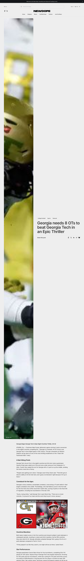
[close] (83, 1)
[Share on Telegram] (76, 237)
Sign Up (76, 6)
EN (79, 6)
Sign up (5, 6)
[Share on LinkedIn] (74, 237)
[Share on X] (71, 237)
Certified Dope (42, 14)
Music (35, 14)
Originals (29, 14)
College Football (41, 218)
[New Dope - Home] (42, 11)
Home (23, 14)
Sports (49, 218)
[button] (42, 6)
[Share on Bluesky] (79, 237)
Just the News (58, 14)
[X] (7, 11)
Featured (55, 218)
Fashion (51, 14)
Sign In (72, 6)
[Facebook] (5, 11)
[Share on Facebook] (68, 237)
